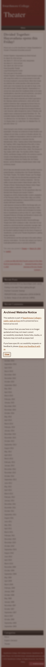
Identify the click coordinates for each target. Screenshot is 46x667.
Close (7, 354)
